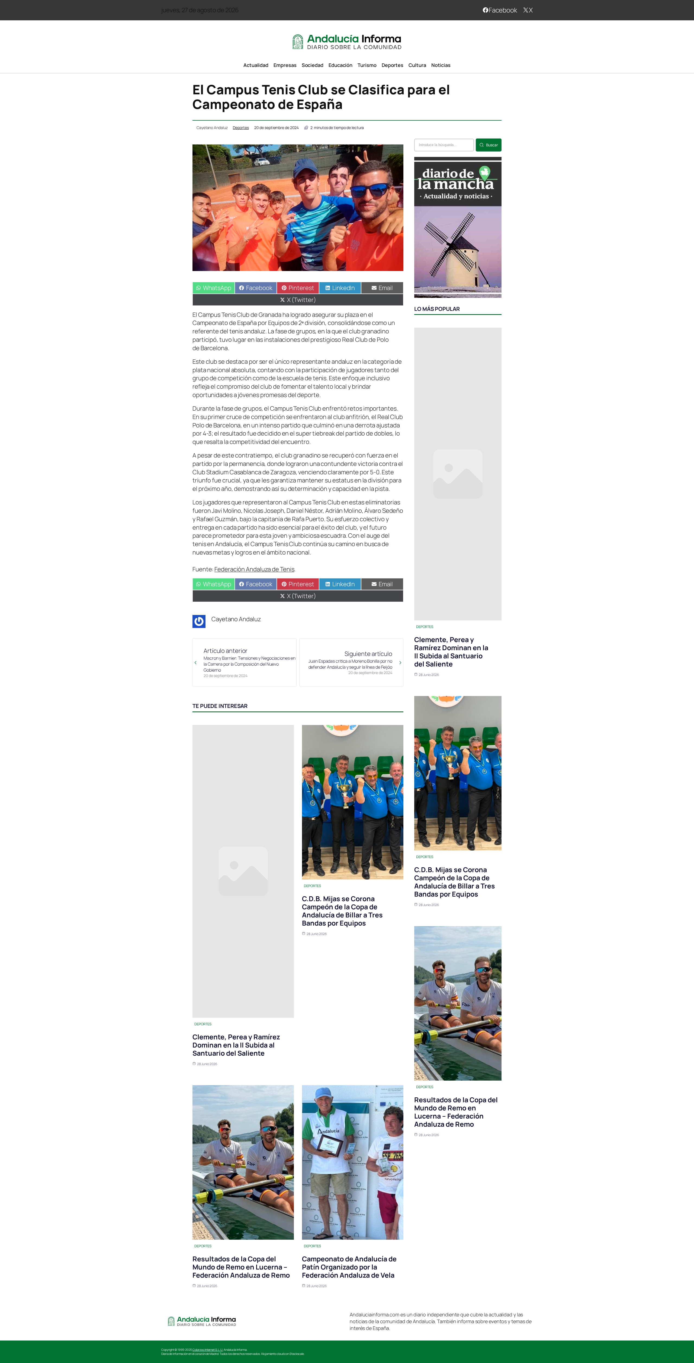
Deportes (241, 127)
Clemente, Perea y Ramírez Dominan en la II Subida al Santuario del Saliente (236, 1045)
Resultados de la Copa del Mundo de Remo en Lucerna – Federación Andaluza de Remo (241, 1267)
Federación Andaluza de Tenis (254, 569)
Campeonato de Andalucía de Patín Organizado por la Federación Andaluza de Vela (349, 1267)
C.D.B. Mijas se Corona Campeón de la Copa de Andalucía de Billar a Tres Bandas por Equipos (342, 911)
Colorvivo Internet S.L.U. (207, 1350)
